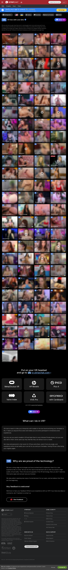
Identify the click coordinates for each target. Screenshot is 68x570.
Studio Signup (27, 538)
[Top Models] (21, 2)
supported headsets (37, 405)
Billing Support (49, 538)
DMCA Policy (49, 518)
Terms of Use (49, 516)
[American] (16, 14)
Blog (27, 516)
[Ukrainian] (21, 14)
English (5, 514)
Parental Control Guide (51, 524)
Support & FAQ (49, 535)
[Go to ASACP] (10, 543)
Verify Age (61, 10)
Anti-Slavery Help (50, 527)
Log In (63, 2)
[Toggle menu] (2, 2)
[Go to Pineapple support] (14, 548)
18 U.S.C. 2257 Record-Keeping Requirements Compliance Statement (17, 559)
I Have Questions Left (31, 546)
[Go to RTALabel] (3, 543)
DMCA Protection (50, 541)
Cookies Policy (49, 521)
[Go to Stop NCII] (6, 553)
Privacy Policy (49, 513)
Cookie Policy (12, 568)
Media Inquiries (29, 521)
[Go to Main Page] (12, 2)
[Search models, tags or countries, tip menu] (65, 6)
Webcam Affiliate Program (30, 541)
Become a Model (28, 535)
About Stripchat (30, 513)
